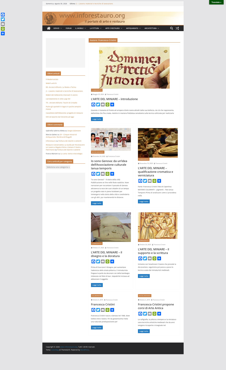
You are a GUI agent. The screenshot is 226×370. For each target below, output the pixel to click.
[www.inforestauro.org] (113, 13)
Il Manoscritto (97, 90)
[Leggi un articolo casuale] (177, 28)
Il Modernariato (52, 79)
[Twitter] (2, 19)
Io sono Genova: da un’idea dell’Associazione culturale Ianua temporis (109, 164)
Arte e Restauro (112, 28)
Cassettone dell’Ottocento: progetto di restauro (64, 113)
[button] (60, 28)
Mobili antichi (51, 83)
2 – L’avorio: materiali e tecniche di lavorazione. (94, 3)
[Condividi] (2, 33)
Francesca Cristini (112, 94)
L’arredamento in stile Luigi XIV (58, 99)
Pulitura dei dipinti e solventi (70, 141)
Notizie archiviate (97, 152)
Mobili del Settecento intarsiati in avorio (61, 95)
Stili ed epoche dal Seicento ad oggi (60, 117)
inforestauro (51, 141)
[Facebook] (2, 14)
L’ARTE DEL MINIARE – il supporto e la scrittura (153, 251)
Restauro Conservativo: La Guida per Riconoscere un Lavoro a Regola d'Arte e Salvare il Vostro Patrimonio (65, 147)
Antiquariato (132, 28)
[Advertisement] (65, 53)
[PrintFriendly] (2, 28)
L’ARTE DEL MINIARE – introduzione (114, 99)
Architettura (151, 28)
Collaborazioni (97, 295)
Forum (69, 28)
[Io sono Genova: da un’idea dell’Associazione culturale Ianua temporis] (111, 139)
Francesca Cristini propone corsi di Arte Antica (156, 306)
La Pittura (94, 28)
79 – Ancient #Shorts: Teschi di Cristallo (61, 103)
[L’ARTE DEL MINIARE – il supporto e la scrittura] (158, 225)
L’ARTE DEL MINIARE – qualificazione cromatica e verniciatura (155, 171)
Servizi (56, 28)
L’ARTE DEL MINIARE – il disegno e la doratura (106, 254)
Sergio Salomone (74, 131)
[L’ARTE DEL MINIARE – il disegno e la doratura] (111, 227)
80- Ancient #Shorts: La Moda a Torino (61, 87)
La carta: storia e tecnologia (71, 153)
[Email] (2, 24)
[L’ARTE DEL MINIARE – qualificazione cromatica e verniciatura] (158, 143)
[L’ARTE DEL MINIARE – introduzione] (134, 68)
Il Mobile (79, 28)
